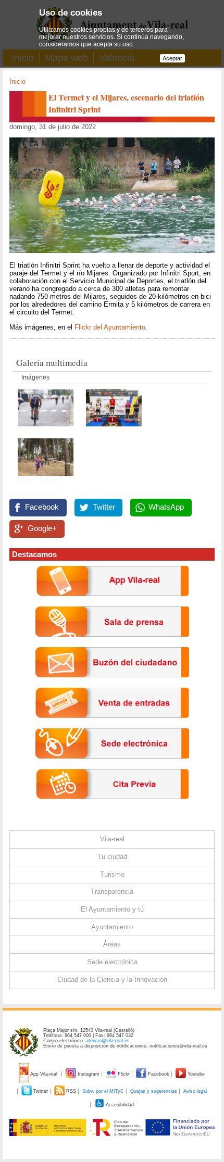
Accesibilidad (119, 1104)
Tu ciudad (112, 857)
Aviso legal (195, 1091)
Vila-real (112, 839)
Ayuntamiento (112, 927)
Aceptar (172, 58)
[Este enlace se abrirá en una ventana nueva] (112, 767)
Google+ (42, 528)
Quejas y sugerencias (153, 1091)
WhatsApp (166, 507)
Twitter (104, 507)
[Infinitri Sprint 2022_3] (47, 429)
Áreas (112, 944)
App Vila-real (44, 1074)
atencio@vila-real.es (108, 1040)
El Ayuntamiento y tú (112, 909)
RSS (71, 1091)
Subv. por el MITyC (103, 1091)
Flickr (123, 1074)
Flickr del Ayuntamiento (109, 327)
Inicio (17, 81)
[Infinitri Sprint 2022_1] (46, 479)
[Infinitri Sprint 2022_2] (114, 429)
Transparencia (112, 891)
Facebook (42, 507)
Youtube (195, 1074)
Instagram (88, 1074)
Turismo (112, 874)
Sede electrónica (112, 962)
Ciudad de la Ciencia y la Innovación (112, 979)
